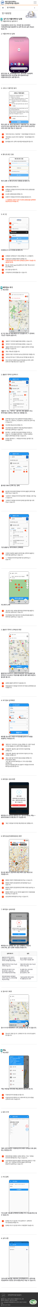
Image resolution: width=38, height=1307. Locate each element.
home (2, 7)
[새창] (33, 1300)
